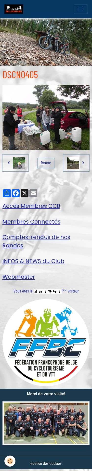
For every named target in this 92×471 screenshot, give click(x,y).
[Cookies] (9, 461)
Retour (46, 163)
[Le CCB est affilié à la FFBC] (46, 342)
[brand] (15, 9)
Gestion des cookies (46, 463)
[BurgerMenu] (81, 9)
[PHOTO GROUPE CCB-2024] (46, 423)
